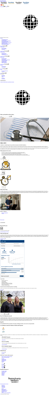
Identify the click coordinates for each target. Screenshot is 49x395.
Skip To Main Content (3, 0)
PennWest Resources (3, 80)
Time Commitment (4, 48)
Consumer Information (4, 390)
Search (1, 116)
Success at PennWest (4, 344)
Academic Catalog (4, 371)
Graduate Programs (4, 40)
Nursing (3, 213)
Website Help (3, 387)
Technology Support (4, 61)
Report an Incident (4, 389)
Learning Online (2, 46)
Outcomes (3, 361)
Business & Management (5, 41)
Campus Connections (4, 60)
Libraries (3, 374)
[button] (3, 6)
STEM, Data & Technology (5, 44)
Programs (1, 38)
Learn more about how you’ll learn (4, 231)
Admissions (3, 75)
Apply (2, 76)
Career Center (3, 372)
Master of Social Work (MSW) (5, 357)
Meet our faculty (2, 219)
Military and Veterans (4, 62)
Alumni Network (4, 66)
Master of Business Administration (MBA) (7, 356)
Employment (3, 373)
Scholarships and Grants (5, 54)
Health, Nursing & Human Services (6, 43)
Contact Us (3, 71)
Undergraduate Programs (5, 39)
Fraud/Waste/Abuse (4, 391)
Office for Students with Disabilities (6, 392)
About (1, 69)
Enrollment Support (4, 58)
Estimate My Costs (4, 53)
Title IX (3, 388)
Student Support (4, 360)
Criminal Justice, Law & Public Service (6, 42)
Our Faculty (3, 49)
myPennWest (3, 78)
